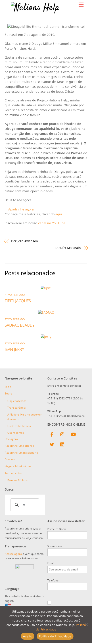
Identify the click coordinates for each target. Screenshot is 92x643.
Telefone (53, 580)
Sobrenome (54, 546)
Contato (10, 459)
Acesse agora (13, 554)
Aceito (27, 636)
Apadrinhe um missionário (21, 452)
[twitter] (51, 444)
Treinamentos (13, 473)
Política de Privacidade (55, 636)
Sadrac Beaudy (20, 325)
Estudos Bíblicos (17, 480)
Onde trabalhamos (19, 426)
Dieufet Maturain (68, 248)
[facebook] (51, 433)
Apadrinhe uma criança (19, 446)
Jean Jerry (14, 349)
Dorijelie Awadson (24, 241)
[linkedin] (62, 444)
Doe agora (11, 439)
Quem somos (15, 433)
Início (8, 387)
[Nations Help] (35, 8)
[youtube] (73, 433)
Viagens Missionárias (18, 466)
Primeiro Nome (57, 529)
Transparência (16, 407)
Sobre (8, 393)
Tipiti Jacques (18, 300)
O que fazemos (16, 401)
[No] (86, 624)
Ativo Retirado (15, 294)
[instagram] (62, 433)
